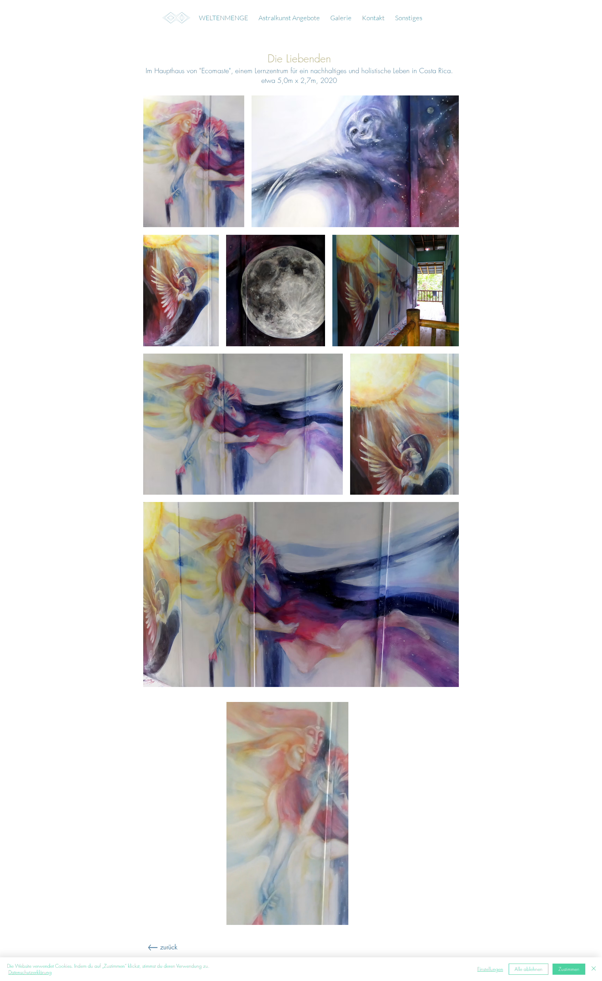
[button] (341, 18)
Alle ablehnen (528, 969)
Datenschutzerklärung (30, 972)
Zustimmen (568, 969)
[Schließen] (593, 969)
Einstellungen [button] (490, 969)
